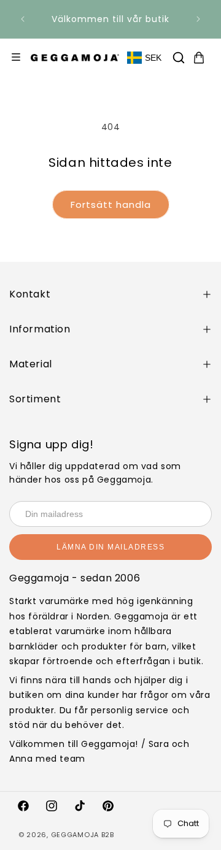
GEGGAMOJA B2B (82, 835)
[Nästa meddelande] (198, 19)
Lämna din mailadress (110, 547)
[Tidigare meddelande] (22, 19)
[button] (178, 57)
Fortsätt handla (111, 204)
